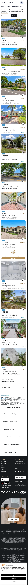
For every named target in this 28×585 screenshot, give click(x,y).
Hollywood (10, 379)
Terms (3, 570)
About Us (3, 467)
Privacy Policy (4, 463)
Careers (2, 465)
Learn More (17, 551)
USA (2, 379)
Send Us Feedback (20, 477)
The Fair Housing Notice (17, 549)
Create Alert (13, 258)
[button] (13, 387)
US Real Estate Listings (6, 485)
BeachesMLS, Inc (4, 398)
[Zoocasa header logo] (7, 2)
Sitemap (2, 469)
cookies (5, 567)
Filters (14, 15)
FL (5, 379)
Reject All (14, 578)
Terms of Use (4, 461)
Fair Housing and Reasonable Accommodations (13, 561)
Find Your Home (13, 519)
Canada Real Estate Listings (5, 488)
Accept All (13, 575)
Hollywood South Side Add (7, 381)
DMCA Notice (13, 562)
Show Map (13, 524)
